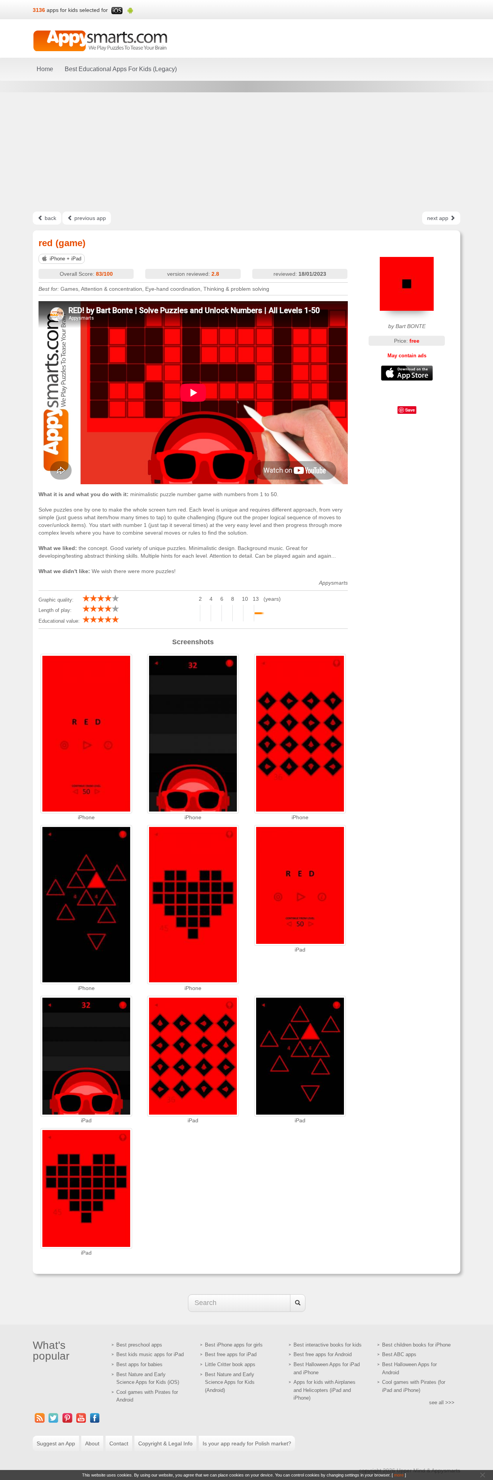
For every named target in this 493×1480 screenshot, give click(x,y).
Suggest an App (56, 1443)
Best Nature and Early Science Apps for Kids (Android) (230, 1382)
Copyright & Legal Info (165, 1443)
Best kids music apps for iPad (150, 1354)
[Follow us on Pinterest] (67, 1418)
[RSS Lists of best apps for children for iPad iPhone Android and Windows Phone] (40, 1418)
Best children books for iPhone (416, 1345)
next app (438, 218)
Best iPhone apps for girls (234, 1345)
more (399, 1475)
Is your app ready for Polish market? (247, 1443)
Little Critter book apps (230, 1364)
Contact (118, 1443)
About (92, 1443)
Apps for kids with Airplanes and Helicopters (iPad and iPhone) (324, 1390)
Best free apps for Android (322, 1354)
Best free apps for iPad (231, 1354)
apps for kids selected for (77, 10)
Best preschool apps (139, 1345)
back (49, 218)
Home (45, 69)
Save (410, 410)
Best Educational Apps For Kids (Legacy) (121, 69)
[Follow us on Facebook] (95, 1418)
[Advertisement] (246, 152)
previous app (89, 218)
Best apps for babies (139, 1364)
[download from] (407, 373)
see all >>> (441, 1402)
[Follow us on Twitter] (54, 1418)
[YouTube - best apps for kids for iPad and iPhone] (81, 1418)
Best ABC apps (399, 1354)
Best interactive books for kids (327, 1345)
